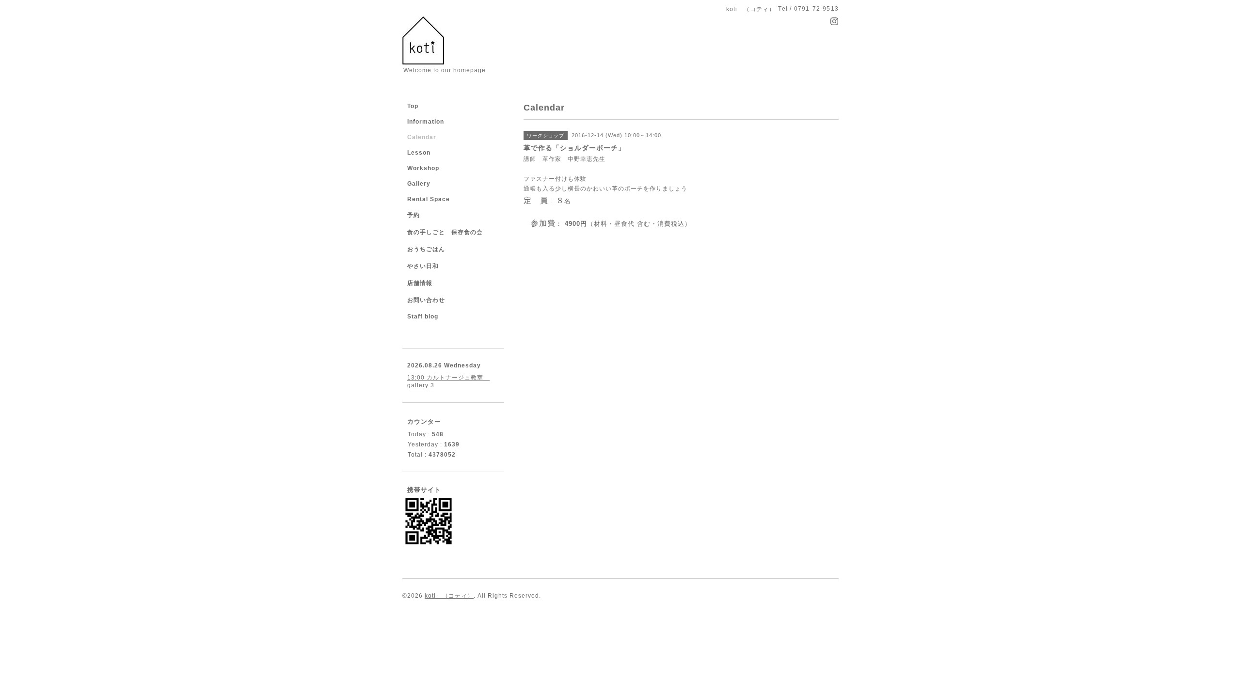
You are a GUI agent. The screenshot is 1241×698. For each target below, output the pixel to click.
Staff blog (422, 316)
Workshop (423, 168)
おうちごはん (426, 249)
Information (425, 121)
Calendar (421, 137)
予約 (413, 215)
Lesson (418, 152)
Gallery (418, 183)
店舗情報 (419, 283)
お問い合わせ (426, 300)
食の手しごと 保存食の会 (445, 232)
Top (412, 106)
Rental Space (428, 199)
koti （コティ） (449, 595)
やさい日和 (423, 266)
